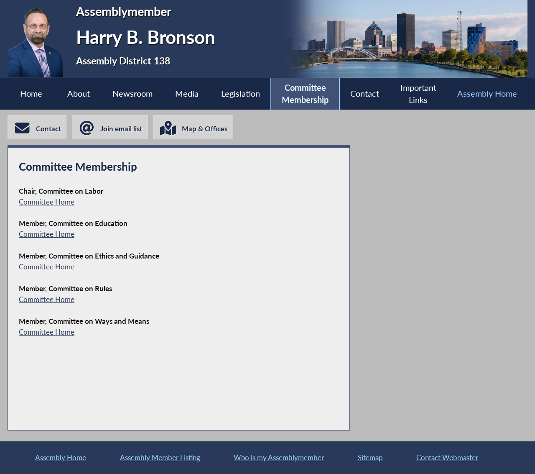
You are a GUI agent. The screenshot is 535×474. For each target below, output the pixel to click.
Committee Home (46, 201)
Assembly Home (487, 93)
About (78, 93)
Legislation (240, 93)
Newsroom (132, 93)
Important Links (418, 94)
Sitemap (370, 457)
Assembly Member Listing (160, 457)
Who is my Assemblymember (279, 457)
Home (31, 93)
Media (187, 93)
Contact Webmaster (447, 457)
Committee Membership (305, 94)
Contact (364, 93)
